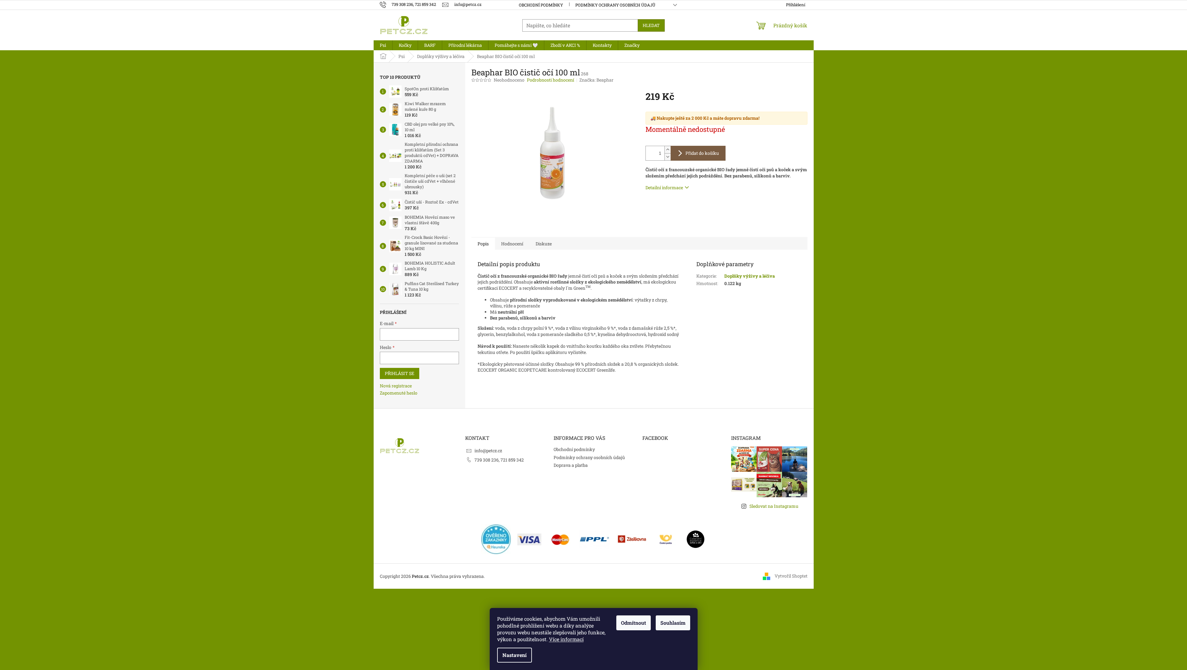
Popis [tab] (483, 244)
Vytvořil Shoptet (791, 576)
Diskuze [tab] (544, 244)
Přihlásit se (399, 373)
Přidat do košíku (702, 153)
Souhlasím (673, 622)
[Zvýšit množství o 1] (667, 149)
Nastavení (514, 655)
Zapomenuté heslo (398, 393)
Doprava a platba (571, 465)
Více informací (566, 639)
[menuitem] (383, 45)
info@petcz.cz (488, 450)
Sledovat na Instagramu (773, 506)
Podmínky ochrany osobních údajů (615, 5)
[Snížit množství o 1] (667, 156)
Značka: (596, 80)
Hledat (651, 25)
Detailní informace (664, 187)
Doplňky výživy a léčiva (749, 276)
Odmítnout (633, 622)
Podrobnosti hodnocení (550, 80)
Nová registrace (396, 386)
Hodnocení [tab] (512, 244)
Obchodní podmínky (541, 5)
